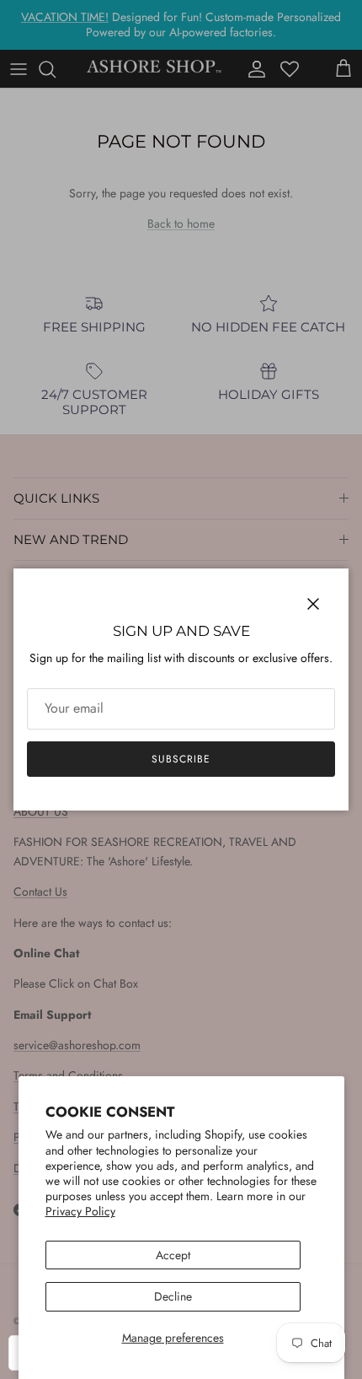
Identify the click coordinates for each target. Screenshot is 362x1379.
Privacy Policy (80, 1211)
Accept (173, 1255)
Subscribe (181, 759)
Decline (173, 1296)
